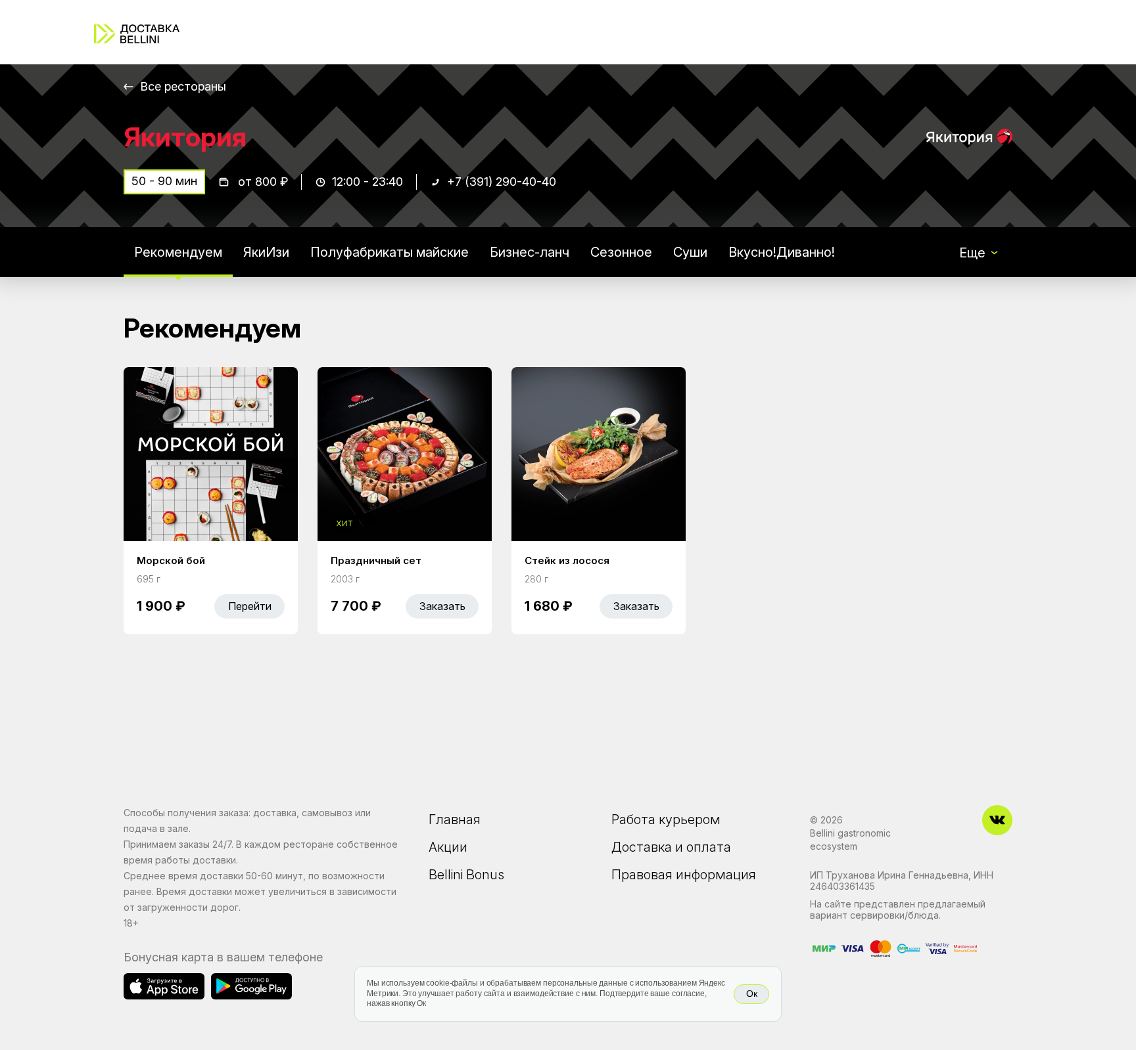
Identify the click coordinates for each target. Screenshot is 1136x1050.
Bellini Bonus (466, 875)
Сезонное (621, 252)
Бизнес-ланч (529, 252)
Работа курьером (666, 819)
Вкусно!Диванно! (781, 252)
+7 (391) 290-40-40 (501, 181)
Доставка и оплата (671, 847)
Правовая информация (683, 875)
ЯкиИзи (266, 252)
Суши (690, 252)
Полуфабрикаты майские (389, 252)
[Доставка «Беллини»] (136, 34)
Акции (448, 847)
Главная (455, 819)
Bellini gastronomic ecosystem (850, 839)
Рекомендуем (178, 252)
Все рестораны (183, 86)
